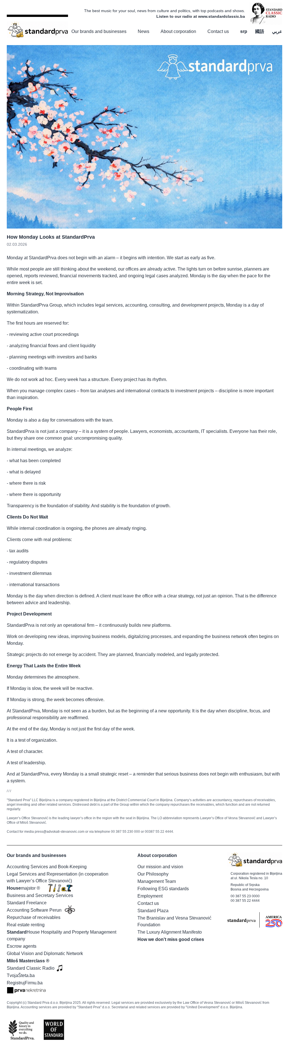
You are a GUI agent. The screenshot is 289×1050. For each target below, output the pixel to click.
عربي (277, 31)
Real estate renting (26, 924)
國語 (259, 31)
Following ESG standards (163, 888)
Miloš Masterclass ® (28, 960)
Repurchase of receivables (33, 917)
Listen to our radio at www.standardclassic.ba (200, 16)
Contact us (218, 31)
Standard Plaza (152, 910)
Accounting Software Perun (34, 910)
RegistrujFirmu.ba (25, 982)
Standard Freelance (27, 902)
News (143, 31)
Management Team (156, 881)
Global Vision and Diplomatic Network (45, 953)
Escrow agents (21, 946)
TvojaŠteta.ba (21, 975)
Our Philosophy (152, 874)
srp (243, 31)
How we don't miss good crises (170, 939)
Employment (150, 896)
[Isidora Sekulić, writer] (265, 13)
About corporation (178, 31)
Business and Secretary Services (40, 895)
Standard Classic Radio (30, 968)
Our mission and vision (160, 866)
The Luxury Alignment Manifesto (169, 932)
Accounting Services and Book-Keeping (47, 866)
